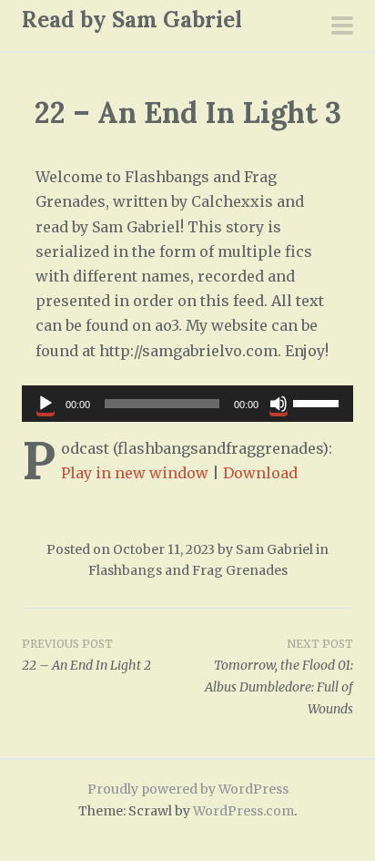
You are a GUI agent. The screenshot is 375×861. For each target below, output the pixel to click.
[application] (187, 403)
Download (260, 473)
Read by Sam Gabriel (132, 19)
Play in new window (134, 473)
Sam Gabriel (274, 549)
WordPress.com (243, 811)
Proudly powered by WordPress (188, 789)
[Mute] (278, 404)
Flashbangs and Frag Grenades (188, 570)
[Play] (45, 404)
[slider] (318, 401)
